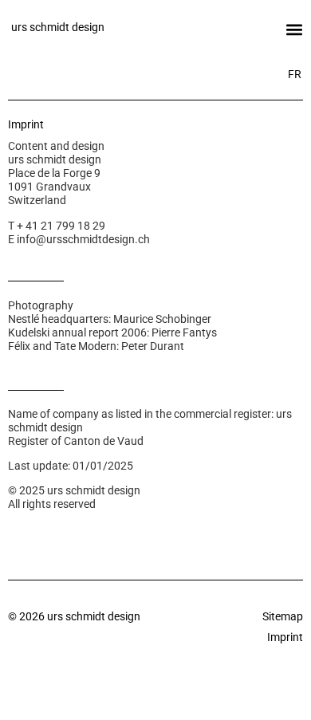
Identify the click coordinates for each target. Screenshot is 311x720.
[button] (294, 29)
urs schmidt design (57, 27)
